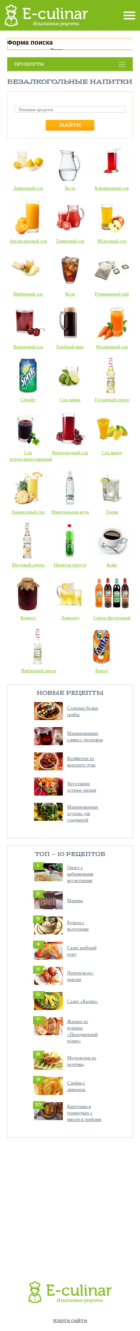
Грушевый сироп (112, 399)
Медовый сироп (28, 564)
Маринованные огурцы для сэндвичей (82, 813)
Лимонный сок (28, 188)
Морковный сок (112, 346)
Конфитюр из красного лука (81, 761)
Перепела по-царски (80, 975)
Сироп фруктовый (111, 617)
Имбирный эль (28, 293)
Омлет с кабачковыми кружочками (80, 873)
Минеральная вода (70, 511)
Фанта (101, 670)
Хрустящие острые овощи (81, 786)
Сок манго (112, 452)
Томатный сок (70, 240)
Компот (28, 617)
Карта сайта (70, 1320)
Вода (70, 188)
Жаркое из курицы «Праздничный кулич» (82, 1031)
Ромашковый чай (112, 293)
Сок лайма (70, 399)
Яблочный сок (111, 240)
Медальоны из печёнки (81, 1060)
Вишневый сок (28, 346)
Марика (75, 900)
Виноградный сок (70, 452)
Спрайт (28, 399)
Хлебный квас (70, 346)
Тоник (112, 511)
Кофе (112, 564)
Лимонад (70, 617)
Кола (70, 293)
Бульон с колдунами (78, 925)
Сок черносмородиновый (30, 455)
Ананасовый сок (28, 511)
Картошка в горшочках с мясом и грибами (84, 1112)
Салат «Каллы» (82, 1001)
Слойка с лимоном (76, 1085)
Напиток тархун (70, 564)
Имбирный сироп (38, 670)
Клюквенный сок (112, 188)
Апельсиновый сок (28, 240)
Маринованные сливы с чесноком (85, 736)
